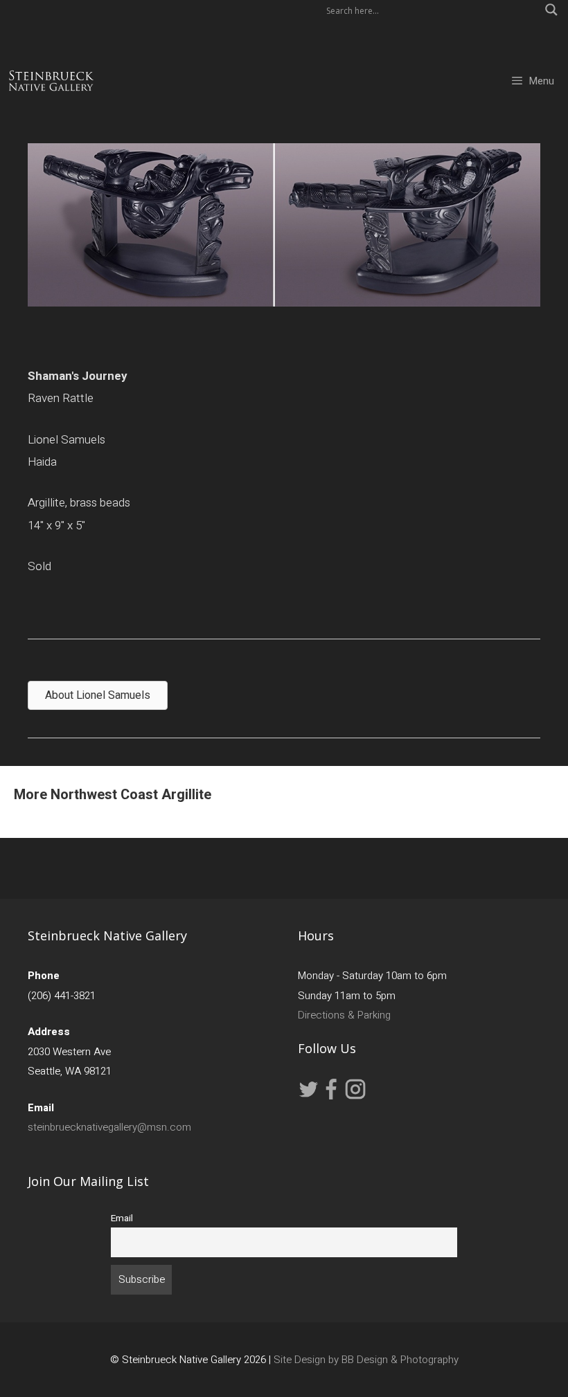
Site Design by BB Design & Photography (366, 1359)
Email (122, 1218)
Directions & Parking (344, 1015)
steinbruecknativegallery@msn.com (109, 1127)
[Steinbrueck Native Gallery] (51, 81)
